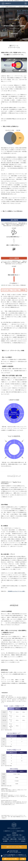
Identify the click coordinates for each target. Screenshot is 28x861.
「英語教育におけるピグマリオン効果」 (16, 591)
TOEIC (4, 837)
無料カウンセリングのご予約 (10, 858)
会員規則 (23, 841)
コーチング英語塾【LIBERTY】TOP (8, 6)
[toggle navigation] (25, 3)
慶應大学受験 (13, 839)
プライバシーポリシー (14, 841)
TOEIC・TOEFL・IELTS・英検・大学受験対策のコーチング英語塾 (14, 0)
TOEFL (14, 837)
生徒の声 (9, 835)
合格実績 (14, 833)
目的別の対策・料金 (16, 835)
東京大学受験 (6, 839)
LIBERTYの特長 (20, 831)
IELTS (9, 837)
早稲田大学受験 (21, 839)
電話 (23, 858)
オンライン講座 (20, 837)
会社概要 (5, 841)
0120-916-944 (13, 851)
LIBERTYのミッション (9, 831)
